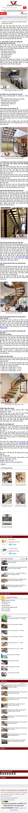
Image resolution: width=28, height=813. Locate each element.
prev (2, 499)
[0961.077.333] (4, 618)
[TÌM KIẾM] (24, 7)
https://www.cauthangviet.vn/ (14, 462)
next (25, 499)
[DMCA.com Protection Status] (4, 802)
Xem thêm (22, 558)
